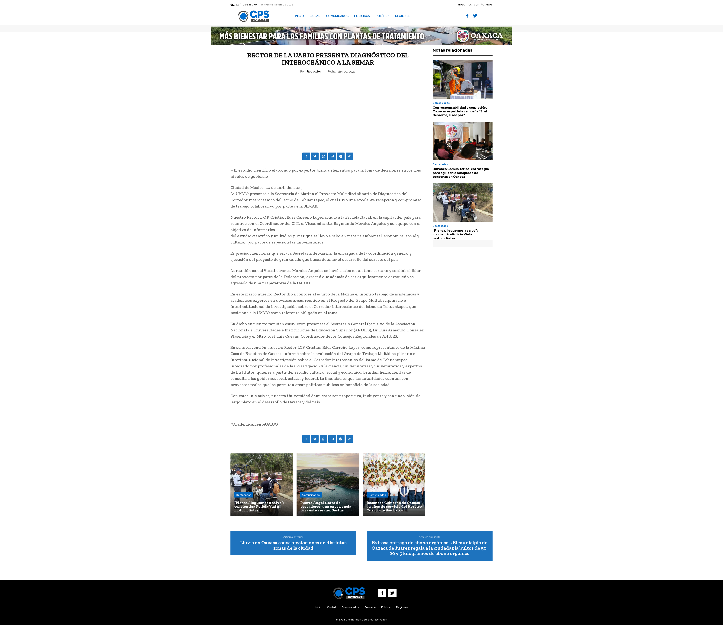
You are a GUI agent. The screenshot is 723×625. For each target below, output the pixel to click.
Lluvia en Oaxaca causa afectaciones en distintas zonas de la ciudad (293, 545)
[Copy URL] (349, 156)
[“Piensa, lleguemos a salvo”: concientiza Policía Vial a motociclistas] (261, 484)
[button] (418, 16)
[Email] (332, 156)
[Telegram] (341, 156)
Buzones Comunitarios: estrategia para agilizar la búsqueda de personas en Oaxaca (461, 173)
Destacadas (243, 495)
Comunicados (311, 495)
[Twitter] (475, 16)
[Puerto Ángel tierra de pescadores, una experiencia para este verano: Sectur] (328, 484)
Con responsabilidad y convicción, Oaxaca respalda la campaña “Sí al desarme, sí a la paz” (460, 111)
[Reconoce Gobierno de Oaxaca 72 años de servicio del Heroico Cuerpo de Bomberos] (394, 484)
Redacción (314, 71)
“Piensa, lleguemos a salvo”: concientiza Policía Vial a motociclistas (455, 234)
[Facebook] (467, 16)
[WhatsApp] (323, 156)
